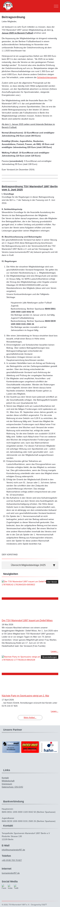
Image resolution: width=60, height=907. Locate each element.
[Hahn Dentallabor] (49, 747)
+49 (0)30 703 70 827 (12, 860)
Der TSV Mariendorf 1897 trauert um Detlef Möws (27, 620)
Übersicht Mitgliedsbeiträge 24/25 (28, 565)
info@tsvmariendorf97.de (13, 850)
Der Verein (52, 582)
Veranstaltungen (49, 657)
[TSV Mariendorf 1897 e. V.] (8, 6)
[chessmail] (11, 747)
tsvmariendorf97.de (11, 873)
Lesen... (54, 651)
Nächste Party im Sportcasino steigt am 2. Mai (25, 695)
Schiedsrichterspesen (47, 77)
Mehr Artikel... (30, 717)
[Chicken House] (30, 747)
